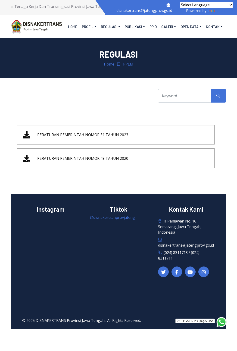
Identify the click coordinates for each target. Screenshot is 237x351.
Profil (88, 26)
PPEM (128, 64)
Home (72, 26)
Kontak (213, 26)
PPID (153, 26)
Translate (224, 10)
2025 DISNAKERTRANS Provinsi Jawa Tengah (66, 320)
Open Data (190, 26)
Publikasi (133, 26)
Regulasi (109, 26)
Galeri (167, 26)
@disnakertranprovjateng (112, 217)
